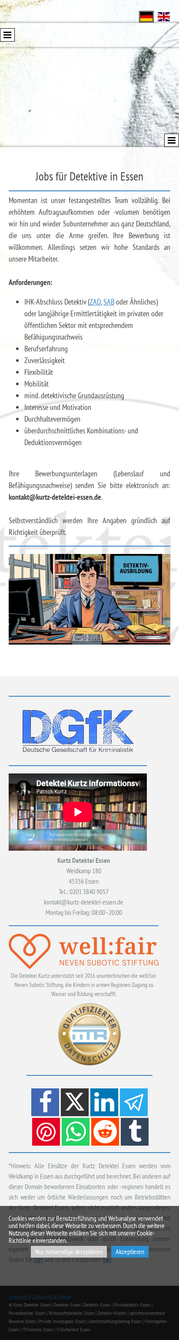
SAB (108, 302)
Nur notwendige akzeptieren (69, 1251)
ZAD (95, 302)
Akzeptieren (130, 1251)
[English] (163, 16)
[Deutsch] (146, 16)
